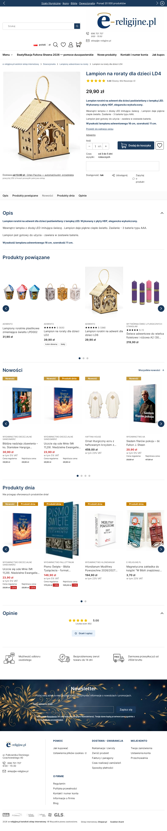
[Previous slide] (4, 3)
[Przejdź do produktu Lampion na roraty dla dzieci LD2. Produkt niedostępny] (63, 288)
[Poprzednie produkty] (6, 305)
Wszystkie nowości (149, 366)
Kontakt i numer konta (65, 794)
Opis (5, 192)
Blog (55, 803)
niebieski (19, 341)
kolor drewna (51, 341)
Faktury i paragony (102, 758)
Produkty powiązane (25, 192)
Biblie (74, 3)
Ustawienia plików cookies (68, 753)
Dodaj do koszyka (140, 140)
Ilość (88, 136)
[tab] (80, 355)
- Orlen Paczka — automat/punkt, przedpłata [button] (43, 175)
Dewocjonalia (87, 3)
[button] (77, 26)
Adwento (91, 130)
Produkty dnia (66, 192)
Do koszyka (100, 343)
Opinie (83, 192)
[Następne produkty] (161, 305)
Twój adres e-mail (43, 704)
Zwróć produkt (100, 753)
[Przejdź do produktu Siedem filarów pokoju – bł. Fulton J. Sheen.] (145, 401)
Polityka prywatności (65, 789)
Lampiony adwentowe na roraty (74, 64)
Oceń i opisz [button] (85, 634)
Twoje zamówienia (141, 748)
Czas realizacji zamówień (106, 763)
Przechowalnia (139, 758)
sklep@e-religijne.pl (101, 40)
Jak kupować (60, 748)
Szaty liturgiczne (51, 3)
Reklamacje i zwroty (103, 748)
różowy (7, 341)
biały (63, 341)
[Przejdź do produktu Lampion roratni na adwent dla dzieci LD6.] (104, 288)
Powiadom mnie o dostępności (59, 347)
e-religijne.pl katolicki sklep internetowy (21, 64)
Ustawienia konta (141, 753)
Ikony (66, 3)
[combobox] (37, 26)
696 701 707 (97, 33)
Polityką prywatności (53, 720)
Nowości (47, 192)
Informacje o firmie (64, 798)
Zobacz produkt (18, 347)
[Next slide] (157, 3)
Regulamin (52, 717)
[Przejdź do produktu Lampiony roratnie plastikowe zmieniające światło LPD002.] (22, 288)
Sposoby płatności (102, 768)
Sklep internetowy (94, 822)
